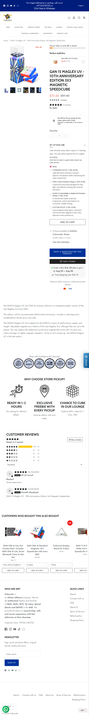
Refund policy (76, 615)
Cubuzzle (14, 713)
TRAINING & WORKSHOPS (30, 33)
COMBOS (59, 27)
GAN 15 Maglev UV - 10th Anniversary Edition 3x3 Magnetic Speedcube (38, 40)
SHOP (8, 27)
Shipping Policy (77, 620)
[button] (68, 62)
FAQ (72, 602)
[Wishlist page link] (69, 18)
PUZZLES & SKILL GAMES (75, 27)
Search (73, 594)
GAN (54, 107)
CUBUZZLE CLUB (62, 33)
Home (5, 40)
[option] (23, 64)
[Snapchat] (18, 6)
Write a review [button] (75, 439)
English (80, 5)
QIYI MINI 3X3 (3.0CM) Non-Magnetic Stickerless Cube (70, 58)
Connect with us (77, 598)
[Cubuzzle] (7, 18)
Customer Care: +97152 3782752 (19, 622)
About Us (74, 607)
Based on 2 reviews (14, 442)
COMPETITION (47, 33)
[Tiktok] (14, 6)
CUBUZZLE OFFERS (34, 27)
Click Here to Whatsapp (44, 8)
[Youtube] (11, 6)
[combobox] (13, 565)
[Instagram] (8, 6)
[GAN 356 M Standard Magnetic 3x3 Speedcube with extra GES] (37, 531)
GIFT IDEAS (48, 27)
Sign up (12, 662)
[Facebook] (4, 6)
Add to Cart (67, 222)
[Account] (73, 17)
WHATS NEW (19, 27)
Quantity (53, 130)
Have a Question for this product (67, 252)
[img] (20, 472)
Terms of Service (77, 611)
